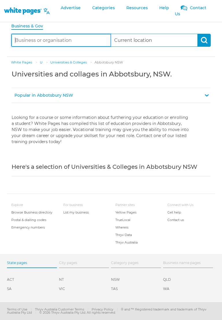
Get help (174, 212)
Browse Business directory (31, 212)
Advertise (71, 7)
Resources (137, 7)
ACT (10, 279)
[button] (111, 95)
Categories (103, 7)
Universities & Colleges (69, 62)
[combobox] (61, 40)
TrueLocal (122, 220)
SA (9, 289)
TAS (114, 289)
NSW (115, 279)
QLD (167, 279)
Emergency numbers (28, 227)
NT (61, 279)
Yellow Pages (125, 212)
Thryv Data (123, 235)
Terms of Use (17, 309)
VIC (62, 289)
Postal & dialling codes (28, 220)
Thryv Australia (126, 242)
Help (164, 7)
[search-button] (203, 40)
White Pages (22, 62)
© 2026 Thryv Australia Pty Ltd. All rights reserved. (77, 312)
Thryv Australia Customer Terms (60, 309)
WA (166, 289)
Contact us (175, 220)
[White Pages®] (23, 11)
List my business (76, 212)
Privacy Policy (103, 309)
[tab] (29, 26)
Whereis (121, 227)
